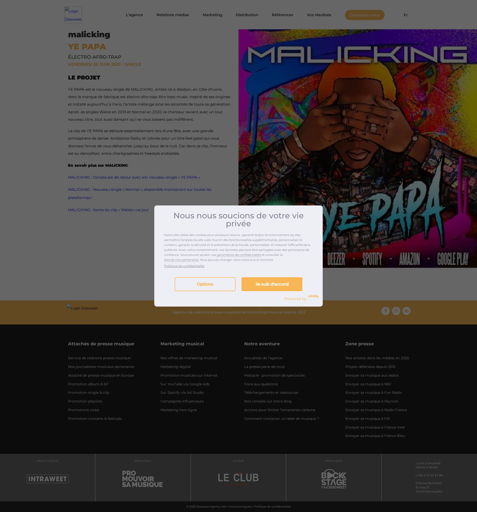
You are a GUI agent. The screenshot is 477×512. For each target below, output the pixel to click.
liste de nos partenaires (181, 260)
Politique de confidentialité (184, 266)
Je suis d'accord (271, 284)
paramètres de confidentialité (239, 255)
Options (205, 284)
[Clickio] (313, 296)
